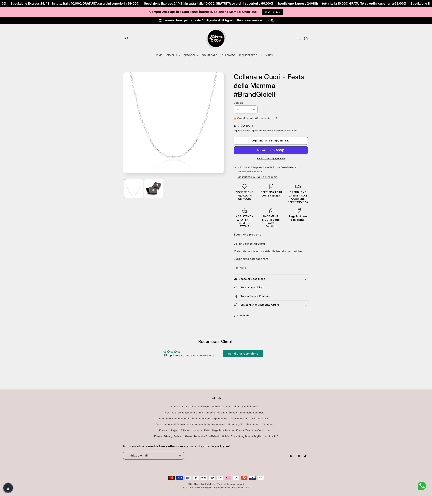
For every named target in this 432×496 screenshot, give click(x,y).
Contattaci (267, 424)
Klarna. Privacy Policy (167, 436)
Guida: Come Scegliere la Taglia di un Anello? (250, 436)
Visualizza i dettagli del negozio (257, 177)
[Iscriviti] (180, 456)
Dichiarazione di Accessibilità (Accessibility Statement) (190, 424)
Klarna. (163, 430)
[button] (127, 38)
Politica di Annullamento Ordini (184, 412)
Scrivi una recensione (243, 353)
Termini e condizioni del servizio (250, 418)
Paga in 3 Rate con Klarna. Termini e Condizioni (241, 430)
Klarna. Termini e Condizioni (201, 436)
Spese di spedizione (262, 130)
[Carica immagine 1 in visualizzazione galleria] (133, 188)
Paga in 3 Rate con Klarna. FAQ (190, 430)
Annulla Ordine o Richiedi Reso (190, 406)
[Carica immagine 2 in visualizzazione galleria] (153, 188)
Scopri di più (272, 11)
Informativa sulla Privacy (221, 412)
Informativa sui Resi (252, 412)
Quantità (238, 102)
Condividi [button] (243, 315)
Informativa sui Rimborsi (174, 418)
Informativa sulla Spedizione (209, 418)
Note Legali (235, 424)
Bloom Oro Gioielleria (204, 484)
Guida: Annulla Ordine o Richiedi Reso (235, 406)
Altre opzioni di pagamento (271, 158)
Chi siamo (252, 424)
